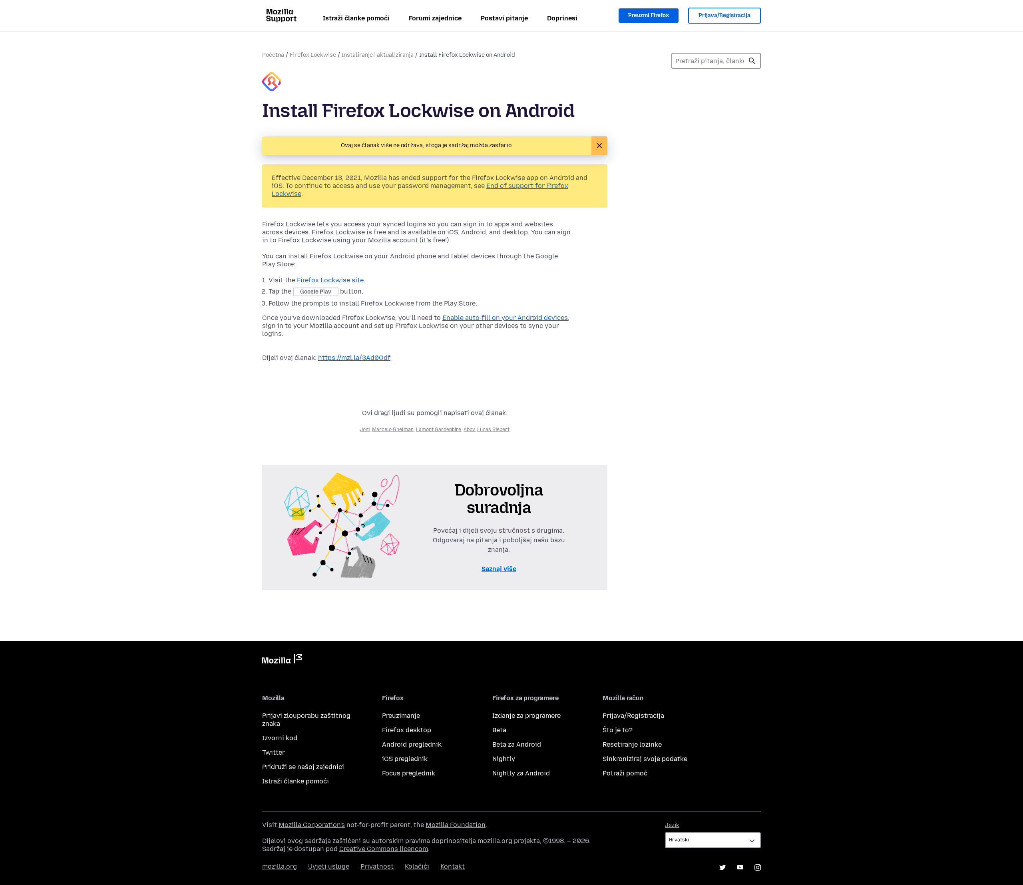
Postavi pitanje (504, 18)
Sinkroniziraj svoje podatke (645, 759)
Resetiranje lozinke (632, 744)
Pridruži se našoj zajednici (303, 767)
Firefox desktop (406, 730)
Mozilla (282, 660)
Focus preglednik (408, 773)
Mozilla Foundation (456, 825)
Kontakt (452, 866)
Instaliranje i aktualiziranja (378, 55)
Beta (499, 730)
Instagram (757, 867)
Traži (752, 60)
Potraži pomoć (625, 773)
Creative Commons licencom (383, 849)
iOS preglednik (405, 759)
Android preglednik (412, 744)
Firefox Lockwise (313, 55)
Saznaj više (499, 569)
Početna (273, 55)
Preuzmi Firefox (648, 15)
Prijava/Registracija (724, 15)
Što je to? (618, 730)
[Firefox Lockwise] (271, 82)
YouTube (740, 867)
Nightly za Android (521, 773)
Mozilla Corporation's (312, 825)
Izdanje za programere (526, 715)
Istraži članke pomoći (356, 18)
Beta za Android (516, 744)
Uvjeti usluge (328, 866)
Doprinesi (562, 18)
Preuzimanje (401, 715)
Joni (365, 429)
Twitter (273, 752)
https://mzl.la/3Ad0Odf (354, 358)
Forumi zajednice (435, 18)
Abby (469, 429)
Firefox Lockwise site (330, 280)
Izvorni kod (279, 738)
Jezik (672, 825)
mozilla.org (279, 866)
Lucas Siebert (493, 429)
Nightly (503, 759)
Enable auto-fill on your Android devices (505, 318)
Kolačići (417, 866)
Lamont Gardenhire (438, 429)
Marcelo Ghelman (393, 429)
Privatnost (377, 866)
